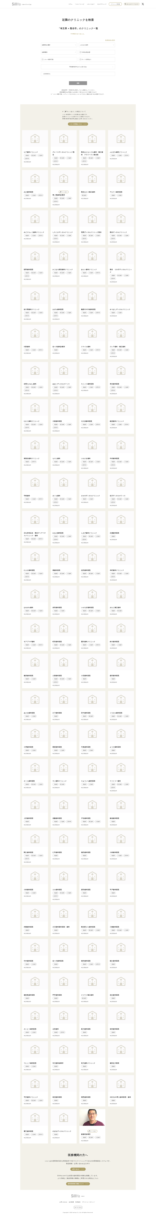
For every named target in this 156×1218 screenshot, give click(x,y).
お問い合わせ (75, 1169)
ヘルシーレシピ (79, 4)
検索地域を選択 (110, 40)
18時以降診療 (86, 52)
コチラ (87, 1163)
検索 (78, 83)
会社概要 (71, 1202)
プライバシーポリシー (88, 1202)
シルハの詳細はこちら (76, 124)
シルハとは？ (91, 4)
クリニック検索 (115, 4)
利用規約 (78, 1202)
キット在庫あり (86, 59)
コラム (70, 4)
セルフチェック (102, 4)
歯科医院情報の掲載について (76, 1183)
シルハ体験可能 (49, 59)
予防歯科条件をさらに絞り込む (78, 66)
